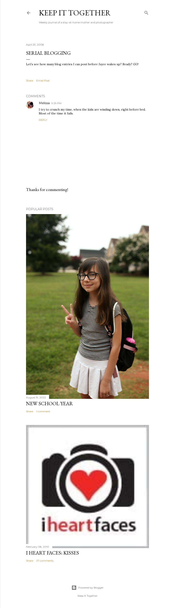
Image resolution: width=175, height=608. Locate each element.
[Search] (146, 12)
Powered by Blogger (91, 587)
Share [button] (29, 80)
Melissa (44, 103)
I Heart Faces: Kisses (52, 552)
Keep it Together (75, 13)
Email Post (43, 80)
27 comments (44, 560)
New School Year (49, 403)
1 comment (43, 411)
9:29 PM (56, 103)
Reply (43, 119)
